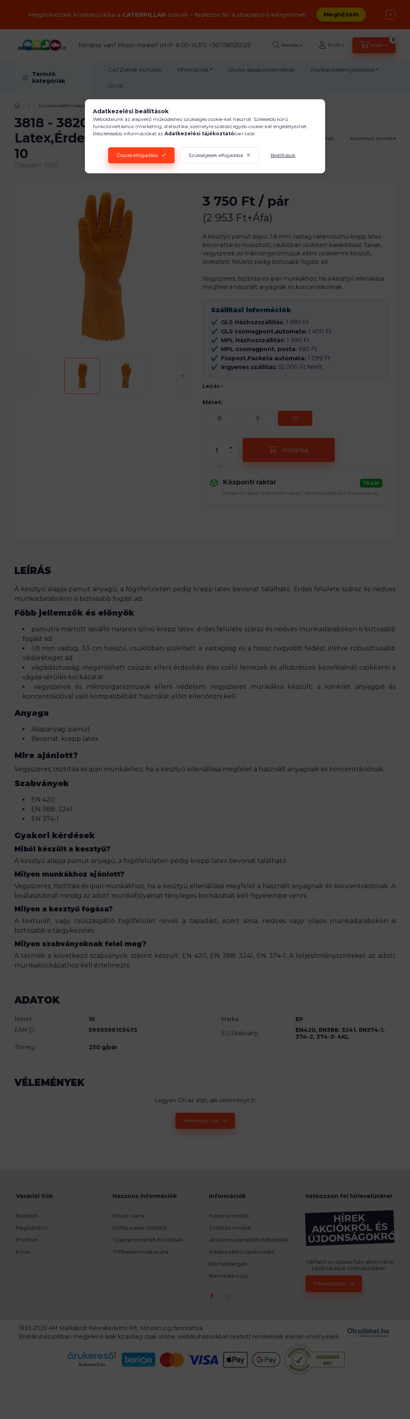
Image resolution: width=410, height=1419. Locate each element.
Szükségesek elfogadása (216, 155)
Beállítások (283, 155)
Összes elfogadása (137, 155)
